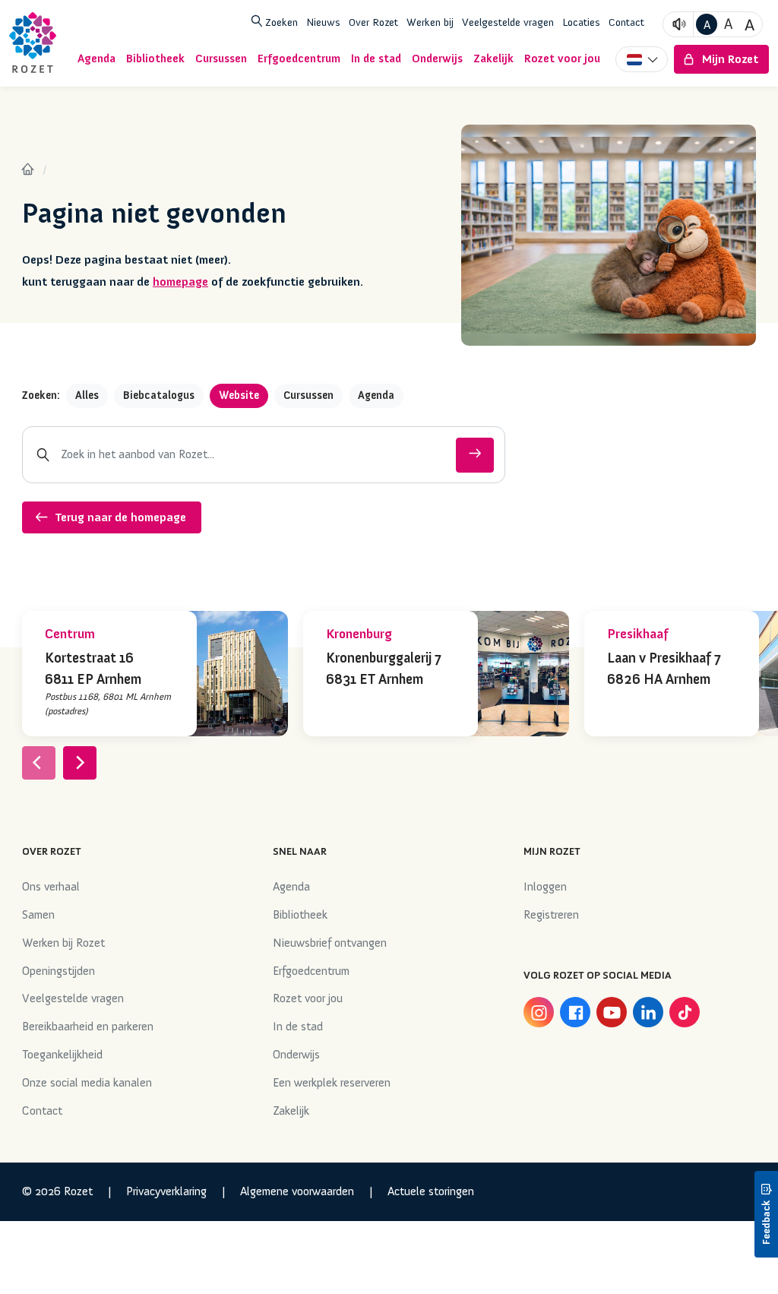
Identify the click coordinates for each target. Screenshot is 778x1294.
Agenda (376, 395)
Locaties (581, 22)
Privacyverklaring (166, 1191)
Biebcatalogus (158, 395)
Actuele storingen (430, 1191)
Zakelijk (291, 1111)
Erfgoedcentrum (311, 971)
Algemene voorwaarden (297, 1191)
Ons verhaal (51, 887)
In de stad (298, 1026)
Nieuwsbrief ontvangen (330, 943)
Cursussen (308, 395)
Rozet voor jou (308, 998)
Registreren (551, 915)
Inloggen (545, 887)
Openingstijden (58, 971)
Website (239, 395)
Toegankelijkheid (62, 1054)
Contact (626, 22)
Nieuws (323, 22)
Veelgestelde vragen (508, 22)
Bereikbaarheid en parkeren (87, 1026)
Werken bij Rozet (63, 943)
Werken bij (430, 22)
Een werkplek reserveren (332, 1083)
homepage (180, 282)
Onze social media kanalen (87, 1083)
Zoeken (280, 22)
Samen (38, 915)
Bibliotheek (300, 915)
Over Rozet (373, 22)
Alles (87, 395)
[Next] (79, 763)
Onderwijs (296, 1054)
